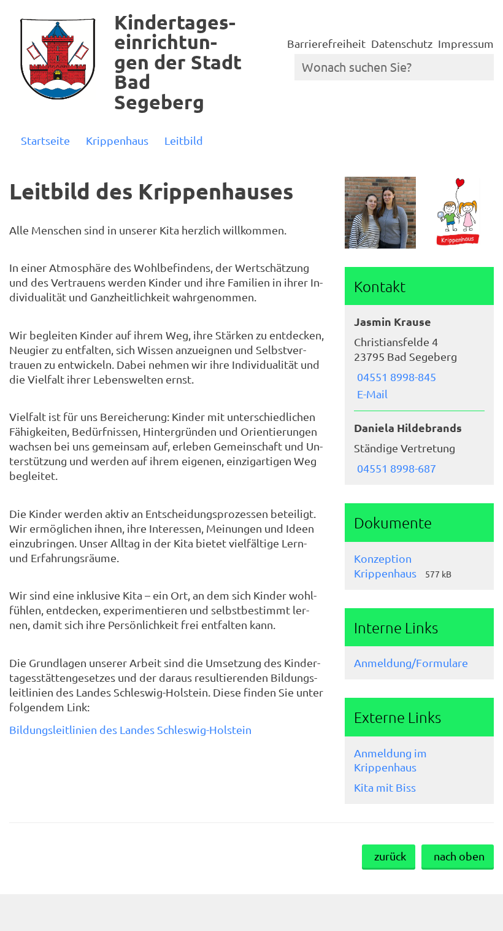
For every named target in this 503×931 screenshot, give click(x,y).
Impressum (466, 43)
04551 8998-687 (395, 468)
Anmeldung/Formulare (411, 662)
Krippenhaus (117, 140)
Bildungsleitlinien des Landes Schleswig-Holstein (130, 729)
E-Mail (371, 393)
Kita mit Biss (385, 787)
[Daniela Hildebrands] (419, 448)
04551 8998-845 (395, 376)
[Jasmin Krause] (419, 357)
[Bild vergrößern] (381, 213)
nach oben (459, 855)
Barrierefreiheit (326, 43)
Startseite (45, 140)
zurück (390, 855)
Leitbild (183, 140)
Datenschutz (401, 43)
